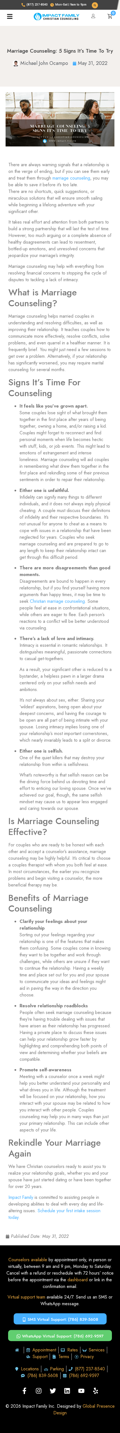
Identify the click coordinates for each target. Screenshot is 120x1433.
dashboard (78, 1280)
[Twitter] (53, 1391)
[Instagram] (38, 1391)
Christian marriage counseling (57, 601)
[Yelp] (95, 1391)
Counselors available (27, 1259)
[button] (95, 5)
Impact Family (20, 1197)
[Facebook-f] (24, 1391)
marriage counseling (71, 178)
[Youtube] (81, 1391)
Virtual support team (26, 1297)
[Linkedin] (67, 1391)
